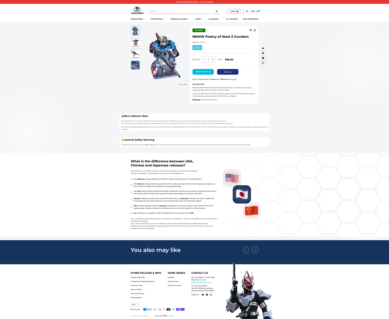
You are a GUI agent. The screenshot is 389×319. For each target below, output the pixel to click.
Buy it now (227, 72)
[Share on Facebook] (263, 53)
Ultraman (213, 19)
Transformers (173, 281)
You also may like (156, 249)
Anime (198, 19)
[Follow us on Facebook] (207, 295)
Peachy (171, 316)
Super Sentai (157, 19)
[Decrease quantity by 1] (204, 59)
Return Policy (136, 289)
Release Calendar (138, 277)
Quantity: (196, 60)
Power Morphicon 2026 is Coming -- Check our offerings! (194, 2)
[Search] (217, 11)
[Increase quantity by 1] (213, 59)
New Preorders (250, 19)
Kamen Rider (137, 19)
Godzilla (171, 277)
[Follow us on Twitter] (203, 295)
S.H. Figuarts (232, 19)
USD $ (133, 304)
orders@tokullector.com (201, 282)
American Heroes (179, 19)
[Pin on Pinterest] (263, 58)
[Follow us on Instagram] (211, 295)
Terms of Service (137, 294)
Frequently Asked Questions (142, 281)
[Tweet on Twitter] (263, 48)
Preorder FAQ (136, 285)
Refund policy (136, 298)
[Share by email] (263, 63)
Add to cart (201, 72)
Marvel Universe (174, 285)
